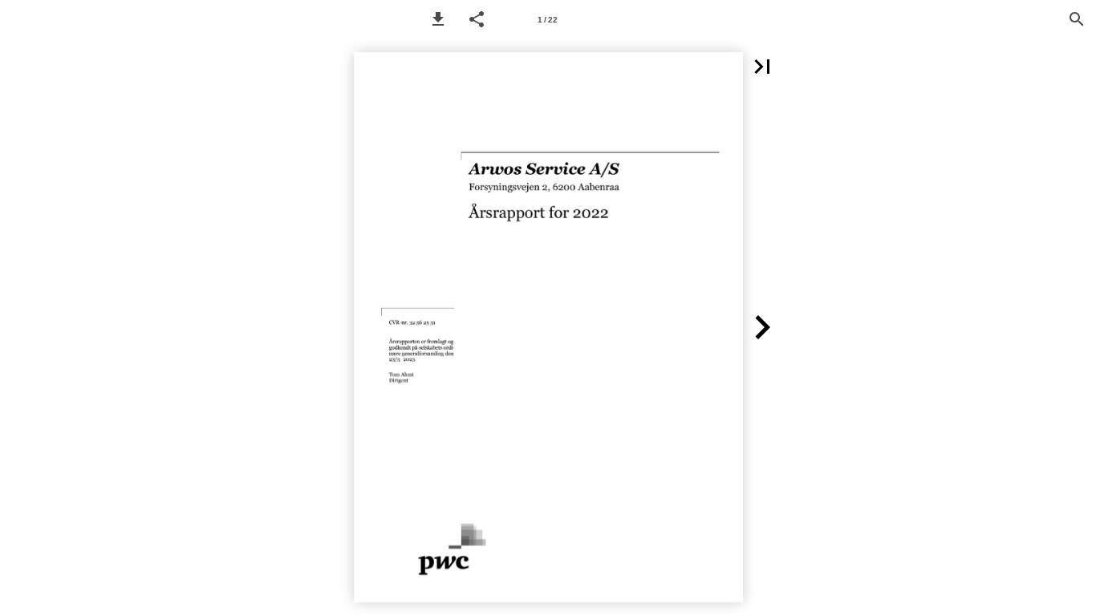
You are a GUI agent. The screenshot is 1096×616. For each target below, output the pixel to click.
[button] (438, 19)
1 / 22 (548, 19)
